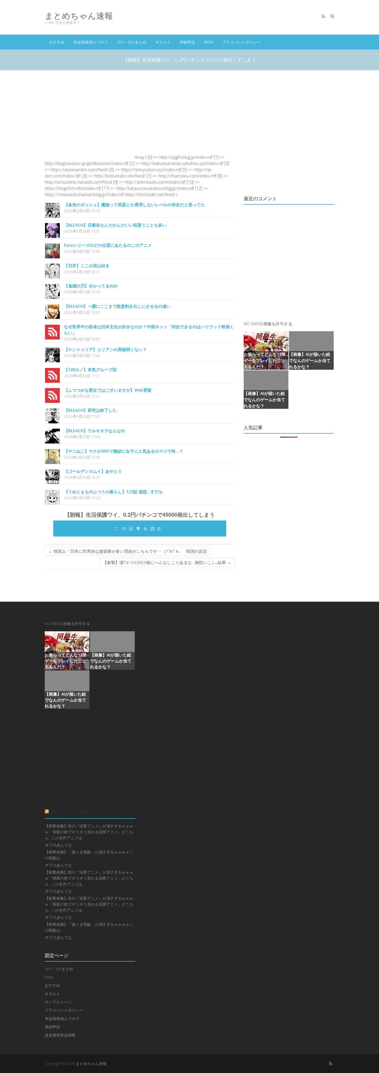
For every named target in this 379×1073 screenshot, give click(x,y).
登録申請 (187, 42)
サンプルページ (58, 1002)
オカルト (163, 42)
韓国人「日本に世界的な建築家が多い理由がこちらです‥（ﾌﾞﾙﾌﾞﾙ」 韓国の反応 (127, 551)
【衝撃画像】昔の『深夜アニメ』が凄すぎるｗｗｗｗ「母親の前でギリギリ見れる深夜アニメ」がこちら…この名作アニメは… (89, 831)
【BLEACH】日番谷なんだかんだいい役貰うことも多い (115, 225)
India (208, 42)
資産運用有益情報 (60, 1035)
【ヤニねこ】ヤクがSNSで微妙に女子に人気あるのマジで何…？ (123, 451)
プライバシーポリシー (241, 42)
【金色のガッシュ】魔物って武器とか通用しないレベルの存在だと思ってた (134, 204)
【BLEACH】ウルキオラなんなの (94, 430)
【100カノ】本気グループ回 (90, 369)
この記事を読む (140, 528)
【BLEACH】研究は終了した (90, 410)
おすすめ (57, 42)
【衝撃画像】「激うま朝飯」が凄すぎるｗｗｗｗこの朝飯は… (89, 855)
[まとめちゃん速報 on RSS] (323, 16)
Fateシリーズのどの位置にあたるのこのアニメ (108, 245)
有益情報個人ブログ (90, 42)
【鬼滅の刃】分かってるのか (91, 286)
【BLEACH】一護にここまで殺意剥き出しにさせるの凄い (117, 306)
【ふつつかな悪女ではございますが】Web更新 (108, 390)
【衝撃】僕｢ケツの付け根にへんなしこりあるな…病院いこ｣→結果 (167, 562)
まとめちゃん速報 (79, 15)
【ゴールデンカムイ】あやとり (93, 471)
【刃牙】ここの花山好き (87, 265)
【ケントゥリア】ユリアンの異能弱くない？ (105, 349)
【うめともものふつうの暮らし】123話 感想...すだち (113, 491)
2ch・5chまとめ (132, 42)
